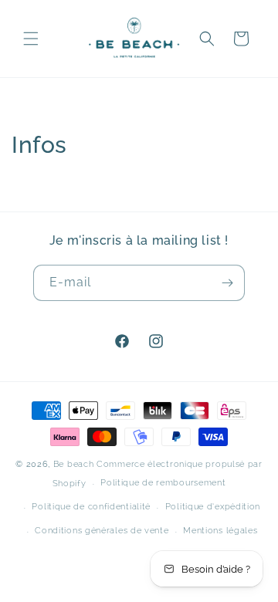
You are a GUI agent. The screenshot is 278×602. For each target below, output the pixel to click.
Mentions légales (220, 531)
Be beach (73, 464)
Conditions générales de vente (101, 531)
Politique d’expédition (212, 507)
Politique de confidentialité (91, 507)
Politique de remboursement (162, 483)
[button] (31, 39)
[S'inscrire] (227, 283)
